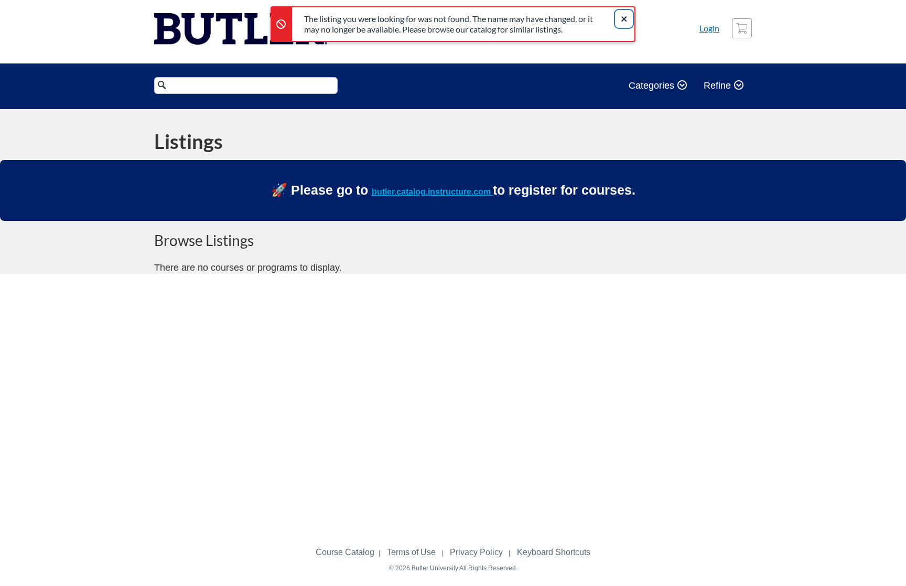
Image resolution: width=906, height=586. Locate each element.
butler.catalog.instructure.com (432, 191)
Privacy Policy (476, 552)
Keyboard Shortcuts (553, 552)
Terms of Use (411, 552)
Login (709, 28)
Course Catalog (345, 552)
